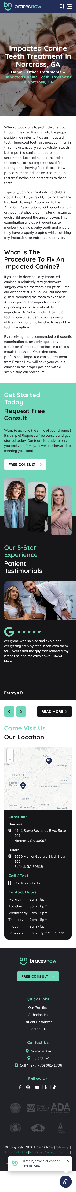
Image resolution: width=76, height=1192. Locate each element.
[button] (69, 6)
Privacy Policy (16, 1152)
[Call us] (61, 6)
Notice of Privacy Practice (49, 1152)
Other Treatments (44, 71)
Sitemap (62, 1147)
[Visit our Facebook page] (20, 1087)
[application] (38, 778)
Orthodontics (38, 1015)
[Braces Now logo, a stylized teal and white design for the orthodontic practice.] (38, 961)
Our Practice (38, 1007)
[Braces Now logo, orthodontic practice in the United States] (22, 6)
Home (16, 71)
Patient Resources (38, 1022)
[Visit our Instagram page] (28, 1087)
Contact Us (38, 1029)
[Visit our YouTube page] (37, 1087)
